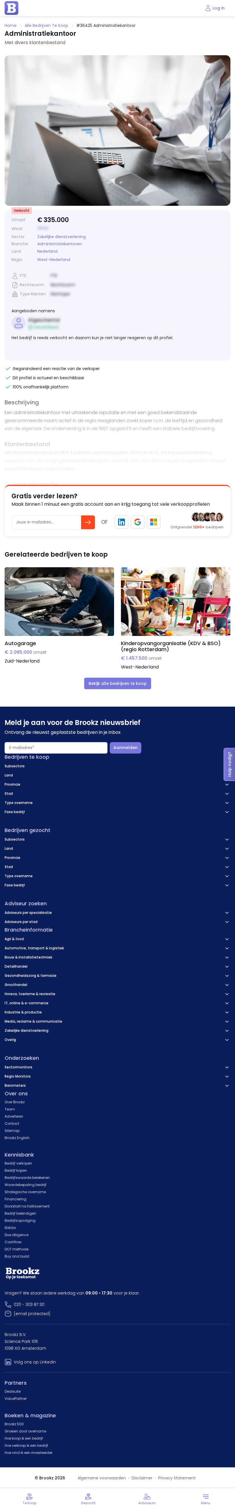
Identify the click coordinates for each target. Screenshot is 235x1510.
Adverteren (14, 1116)
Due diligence (16, 1234)
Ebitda (10, 1227)
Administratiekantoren (59, 244)
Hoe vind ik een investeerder (28, 1452)
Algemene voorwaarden (102, 1478)
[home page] (11, 8)
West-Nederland (53, 259)
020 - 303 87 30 (29, 1304)
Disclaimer (142, 1478)
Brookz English (17, 1137)
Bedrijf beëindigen (20, 1213)
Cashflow (13, 1242)
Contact (12, 1123)
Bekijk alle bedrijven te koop (118, 683)
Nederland (47, 251)
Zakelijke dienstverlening (61, 237)
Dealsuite (13, 1391)
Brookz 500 (14, 1424)
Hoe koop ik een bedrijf (24, 1438)
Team (10, 1109)
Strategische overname (25, 1191)
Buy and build (17, 1256)
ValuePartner (16, 1398)
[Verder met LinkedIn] (121, 522)
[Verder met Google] (137, 522)
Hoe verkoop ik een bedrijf (26, 1445)
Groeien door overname (25, 1431)
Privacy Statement (177, 1478)
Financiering (15, 1199)
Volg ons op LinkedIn (35, 1362)
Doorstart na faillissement (27, 1206)
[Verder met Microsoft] (153, 522)
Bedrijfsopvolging (20, 1220)
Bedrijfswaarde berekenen (27, 1177)
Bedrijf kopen (16, 1170)
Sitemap (12, 1130)
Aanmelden (125, 747)
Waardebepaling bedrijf (25, 1184)
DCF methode (16, 1249)
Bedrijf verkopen (18, 1163)
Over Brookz (15, 1102)
